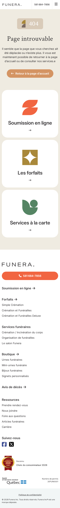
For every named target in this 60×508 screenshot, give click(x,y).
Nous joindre (9, 410)
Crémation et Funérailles (17, 310)
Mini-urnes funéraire (14, 365)
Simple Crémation (13, 304)
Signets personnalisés (15, 376)
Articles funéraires (13, 421)
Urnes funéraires (12, 359)
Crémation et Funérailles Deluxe (21, 315)
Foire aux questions (14, 416)
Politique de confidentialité (30, 495)
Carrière (7, 426)
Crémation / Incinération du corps (22, 332)
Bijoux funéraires (12, 370)
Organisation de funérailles (18, 337)
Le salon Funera (11, 343)
